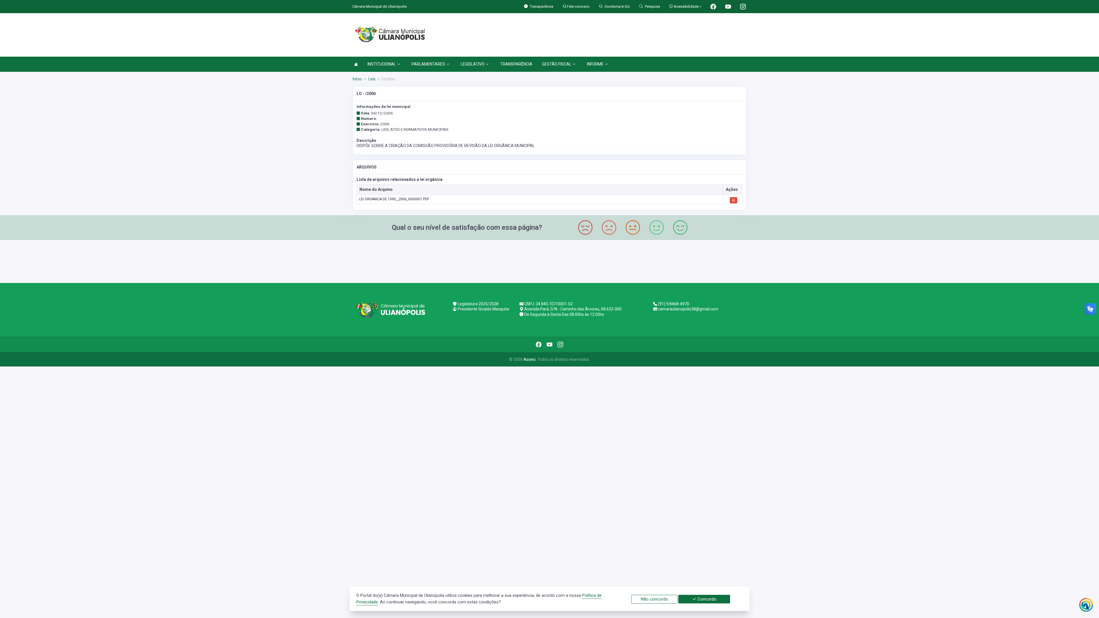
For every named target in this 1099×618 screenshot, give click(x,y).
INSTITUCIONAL (381, 64)
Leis (371, 79)
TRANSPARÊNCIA (516, 64)
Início (357, 79)
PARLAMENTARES (428, 64)
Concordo (706, 599)
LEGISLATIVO (473, 64)
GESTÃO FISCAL (556, 64)
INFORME (595, 64)
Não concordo (654, 599)
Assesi (529, 359)
